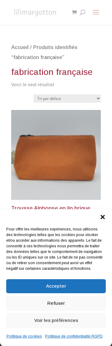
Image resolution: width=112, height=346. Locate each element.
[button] (103, 217)
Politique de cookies (24, 336)
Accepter (56, 286)
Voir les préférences (56, 320)
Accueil (20, 47)
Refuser (56, 303)
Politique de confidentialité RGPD (74, 336)
